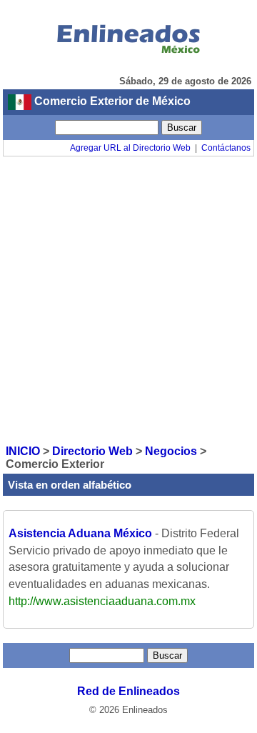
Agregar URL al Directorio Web (130, 148)
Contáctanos (226, 148)
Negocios (171, 451)
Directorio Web (92, 451)
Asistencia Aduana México (80, 533)
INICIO (23, 451)
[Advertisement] (128, 299)
